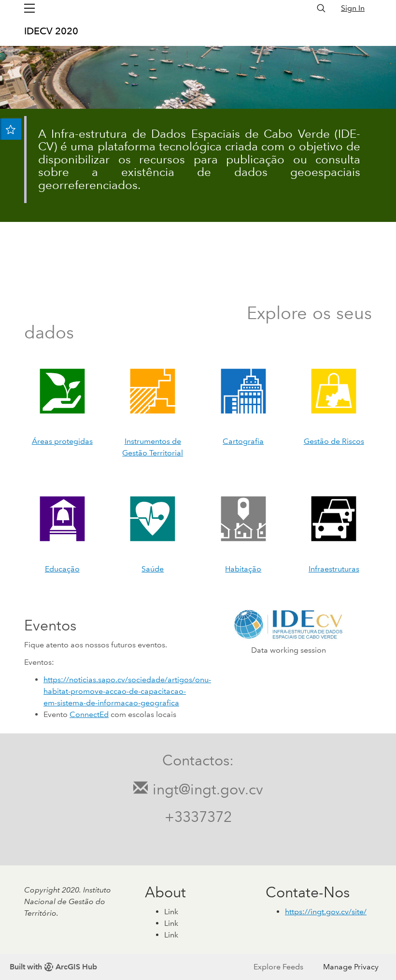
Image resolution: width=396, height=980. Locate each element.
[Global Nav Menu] (29, 8)
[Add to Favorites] (10, 129)
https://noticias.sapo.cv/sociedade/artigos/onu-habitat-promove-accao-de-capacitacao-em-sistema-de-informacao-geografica (127, 691)
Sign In (353, 8)
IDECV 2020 (51, 31)
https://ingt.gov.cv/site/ (326, 911)
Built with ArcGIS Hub (53, 966)
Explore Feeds (278, 966)
